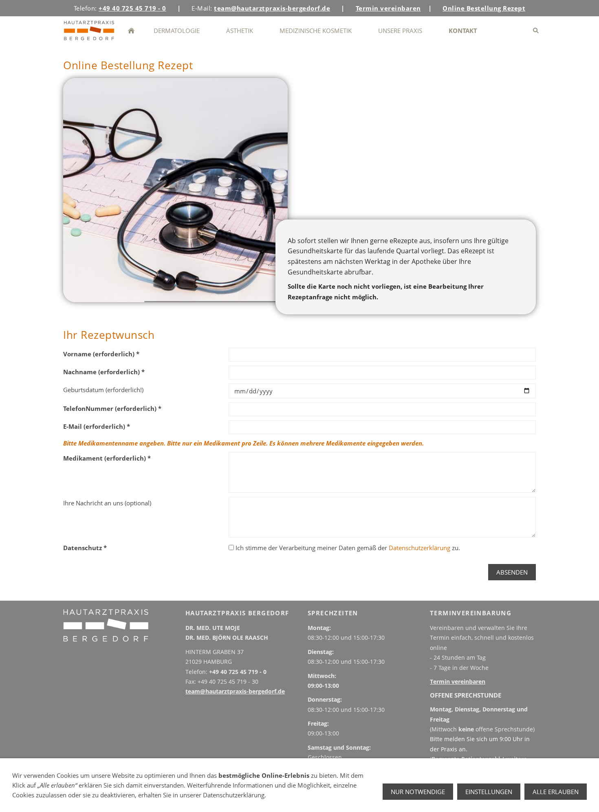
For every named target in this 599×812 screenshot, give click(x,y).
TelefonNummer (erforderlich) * (112, 408)
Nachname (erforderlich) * (104, 372)
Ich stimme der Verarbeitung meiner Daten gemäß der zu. (347, 548)
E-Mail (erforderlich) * (96, 426)
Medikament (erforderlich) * (107, 458)
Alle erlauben (556, 792)
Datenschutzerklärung (419, 548)
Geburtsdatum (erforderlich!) (103, 390)
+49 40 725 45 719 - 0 (237, 672)
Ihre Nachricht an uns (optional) (107, 503)
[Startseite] (131, 30)
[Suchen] (535, 30)
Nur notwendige (418, 792)
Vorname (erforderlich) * (101, 354)
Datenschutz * (85, 548)
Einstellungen (488, 792)
